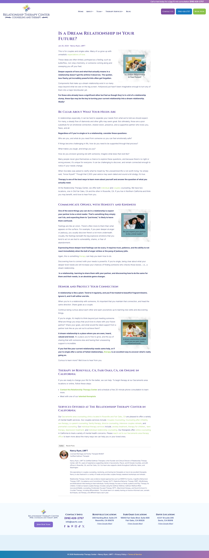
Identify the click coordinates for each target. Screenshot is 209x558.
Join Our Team (43, 524)
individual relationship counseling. (103, 430)
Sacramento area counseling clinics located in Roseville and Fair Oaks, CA (94, 417)
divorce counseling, (110, 423)
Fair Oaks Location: (135, 514)
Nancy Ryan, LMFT (79, 451)
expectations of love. (77, 54)
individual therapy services (93, 427)
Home (80, 11)
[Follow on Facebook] (65, 526)
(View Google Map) (104, 524)
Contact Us (168, 11)
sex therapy (63, 423)
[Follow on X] (83, 526)
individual (105, 188)
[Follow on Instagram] (76, 526)
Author (61, 446)
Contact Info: (74, 514)
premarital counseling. (67, 427)
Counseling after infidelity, (137, 420)
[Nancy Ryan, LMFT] (64, 457)
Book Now (199, 11)
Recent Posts (70, 446)
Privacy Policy (120, 554)
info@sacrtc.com (74, 522)
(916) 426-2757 (197, 1)
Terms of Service (135, 554)
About (89, 11)
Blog (128, 11)
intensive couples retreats (130, 423)
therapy (82, 256)
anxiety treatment (119, 427)
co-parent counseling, (78, 423)
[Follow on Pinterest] (72, 526)
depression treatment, (75, 430)
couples (117, 188)
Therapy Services (114, 11)
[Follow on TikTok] (79, 526)
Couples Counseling (116, 420)
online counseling (143, 430)
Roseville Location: (104, 514)
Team (98, 11)
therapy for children (136, 427)
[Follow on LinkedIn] (68, 526)
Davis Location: (165, 514)
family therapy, (94, 423)
